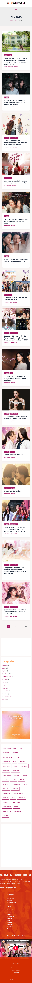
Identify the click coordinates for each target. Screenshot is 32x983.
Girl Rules (16, 775)
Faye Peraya (24, 766)
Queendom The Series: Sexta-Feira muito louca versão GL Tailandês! (15, 612)
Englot (4, 668)
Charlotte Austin (7, 757)
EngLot (9, 912)
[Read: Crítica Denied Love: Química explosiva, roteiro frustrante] (16, 399)
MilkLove (4, 688)
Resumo (5, 802)
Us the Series (17, 811)
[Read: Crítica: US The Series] (16, 474)
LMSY (11, 373)
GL (21, 883)
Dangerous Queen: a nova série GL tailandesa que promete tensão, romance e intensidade (15, 570)
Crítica (17, 757)
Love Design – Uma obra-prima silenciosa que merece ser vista (16, 221)
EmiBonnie (6, 488)
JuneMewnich (16, 784)
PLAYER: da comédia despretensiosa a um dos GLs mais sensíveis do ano (15, 142)
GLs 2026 (5, 779)
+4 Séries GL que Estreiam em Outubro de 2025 (15, 299)
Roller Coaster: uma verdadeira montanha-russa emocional (16, 260)
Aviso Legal (16, 972)
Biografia (15, 752)
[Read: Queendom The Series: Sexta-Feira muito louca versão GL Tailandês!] (16, 593)
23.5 (21, 748)
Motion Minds (6, 793)
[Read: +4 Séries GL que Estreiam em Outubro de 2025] (16, 281)
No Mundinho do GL (12, 4)
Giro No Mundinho (7, 676)
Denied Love (6, 761)
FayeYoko (4, 671)
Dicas (14, 761)
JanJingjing (6, 784)
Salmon (16, 806)
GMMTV (22, 779)
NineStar (5, 797)
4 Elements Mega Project (9, 748)
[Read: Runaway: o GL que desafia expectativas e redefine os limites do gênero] (16, 83)
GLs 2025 (25, 775)
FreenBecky (5, 674)
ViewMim (4, 699)
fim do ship (6, 770)
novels (13, 797)
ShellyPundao (7, 811)
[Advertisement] (16, 845)
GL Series (6, 97)
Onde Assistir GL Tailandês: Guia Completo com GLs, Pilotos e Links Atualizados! (14, 529)
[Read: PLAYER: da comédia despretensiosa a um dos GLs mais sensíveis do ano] (16, 124)
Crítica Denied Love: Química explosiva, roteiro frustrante (15, 417)
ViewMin (9, 929)
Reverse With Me (15, 802)
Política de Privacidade (16, 968)
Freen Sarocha (7, 775)
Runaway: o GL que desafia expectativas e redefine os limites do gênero (14, 102)
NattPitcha (12, 451)
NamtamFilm (11, 924)
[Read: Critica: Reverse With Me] (16, 438)
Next (27, 626)
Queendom (22, 797)
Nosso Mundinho (8, 55)
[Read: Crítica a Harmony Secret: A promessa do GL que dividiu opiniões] (16, 359)
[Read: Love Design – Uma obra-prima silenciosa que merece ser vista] (16, 202)
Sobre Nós (16, 964)
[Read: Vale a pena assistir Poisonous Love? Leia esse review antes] (16, 164)
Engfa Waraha (6, 766)
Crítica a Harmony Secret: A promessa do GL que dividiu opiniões (15, 378)
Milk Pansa (15, 788)
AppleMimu (6, 752)
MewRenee (6, 788)
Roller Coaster (7, 806)
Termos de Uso (16, 970)
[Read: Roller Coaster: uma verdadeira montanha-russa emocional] (16, 242)
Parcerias (16, 966)
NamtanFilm (5, 691)
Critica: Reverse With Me (14, 455)
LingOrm (4, 682)
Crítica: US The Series (12, 491)
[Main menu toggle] (16, 9)
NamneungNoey (18, 793)
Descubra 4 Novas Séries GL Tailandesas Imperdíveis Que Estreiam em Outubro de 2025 (16, 338)
